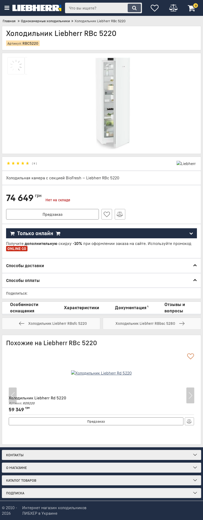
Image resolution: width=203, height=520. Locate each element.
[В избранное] (107, 214)
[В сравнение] (120, 214)
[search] (134, 8)
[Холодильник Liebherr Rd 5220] (101, 373)
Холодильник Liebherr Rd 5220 (37, 400)
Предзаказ (53, 214)
